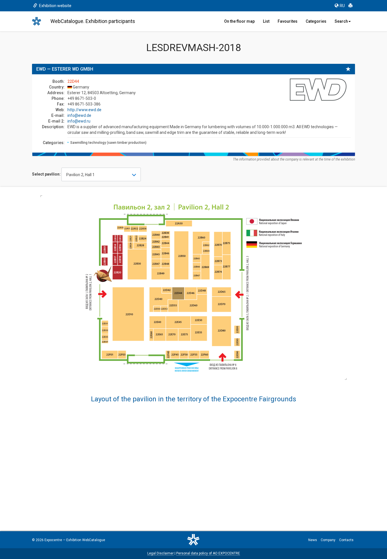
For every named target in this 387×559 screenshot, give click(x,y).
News (312, 540)
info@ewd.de (79, 115)
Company (328, 540)
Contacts (346, 540)
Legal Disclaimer (160, 553)
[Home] (39, 21)
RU (342, 5)
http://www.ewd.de (84, 109)
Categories (316, 21)
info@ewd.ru (78, 121)
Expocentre (53, 540)
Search (341, 21)
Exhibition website (54, 5)
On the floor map (239, 21)
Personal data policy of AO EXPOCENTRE (208, 553)
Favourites (287, 21)
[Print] (350, 5)
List (266, 21)
